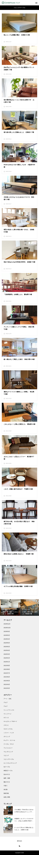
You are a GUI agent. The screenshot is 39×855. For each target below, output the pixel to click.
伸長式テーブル (8, 770)
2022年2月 (7, 658)
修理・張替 (7, 778)
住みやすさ (7, 774)
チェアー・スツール (9, 740)
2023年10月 (7, 627)
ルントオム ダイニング (10, 763)
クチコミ (6, 725)
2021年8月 (7, 669)
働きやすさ (7, 782)
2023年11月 (7, 624)
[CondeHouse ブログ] (11, 2)
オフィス (6, 717)
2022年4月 (7, 650)
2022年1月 (7, 661)
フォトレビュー (8, 748)
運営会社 (19, 841)
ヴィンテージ (7, 714)
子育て (5, 785)
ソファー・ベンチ (9, 732)
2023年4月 (7, 639)
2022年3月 (7, 654)
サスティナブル (8, 729)
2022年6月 (7, 643)
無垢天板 (6, 793)
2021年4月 (7, 684)
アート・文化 (7, 698)
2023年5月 (7, 635)
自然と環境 (7, 797)
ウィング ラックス (9, 710)
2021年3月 (7, 688)
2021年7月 (7, 673)
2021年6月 (7, 677)
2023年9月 (7, 631)
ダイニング (7, 736)
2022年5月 (7, 646)
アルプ (5, 702)
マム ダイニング (8, 751)
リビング (6, 755)
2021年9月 (7, 665)
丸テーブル (7, 767)
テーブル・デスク (9, 744)
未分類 (5, 789)
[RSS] (19, 846)
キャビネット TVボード (10, 721)
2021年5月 (7, 680)
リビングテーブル (9, 759)
